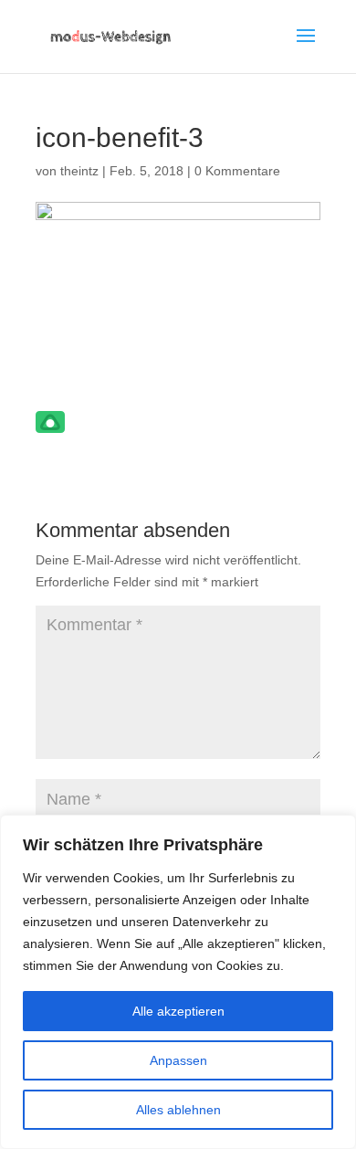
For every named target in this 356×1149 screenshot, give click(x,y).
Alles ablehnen (178, 1109)
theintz (79, 170)
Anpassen (178, 1060)
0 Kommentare (237, 170)
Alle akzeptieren (178, 1011)
